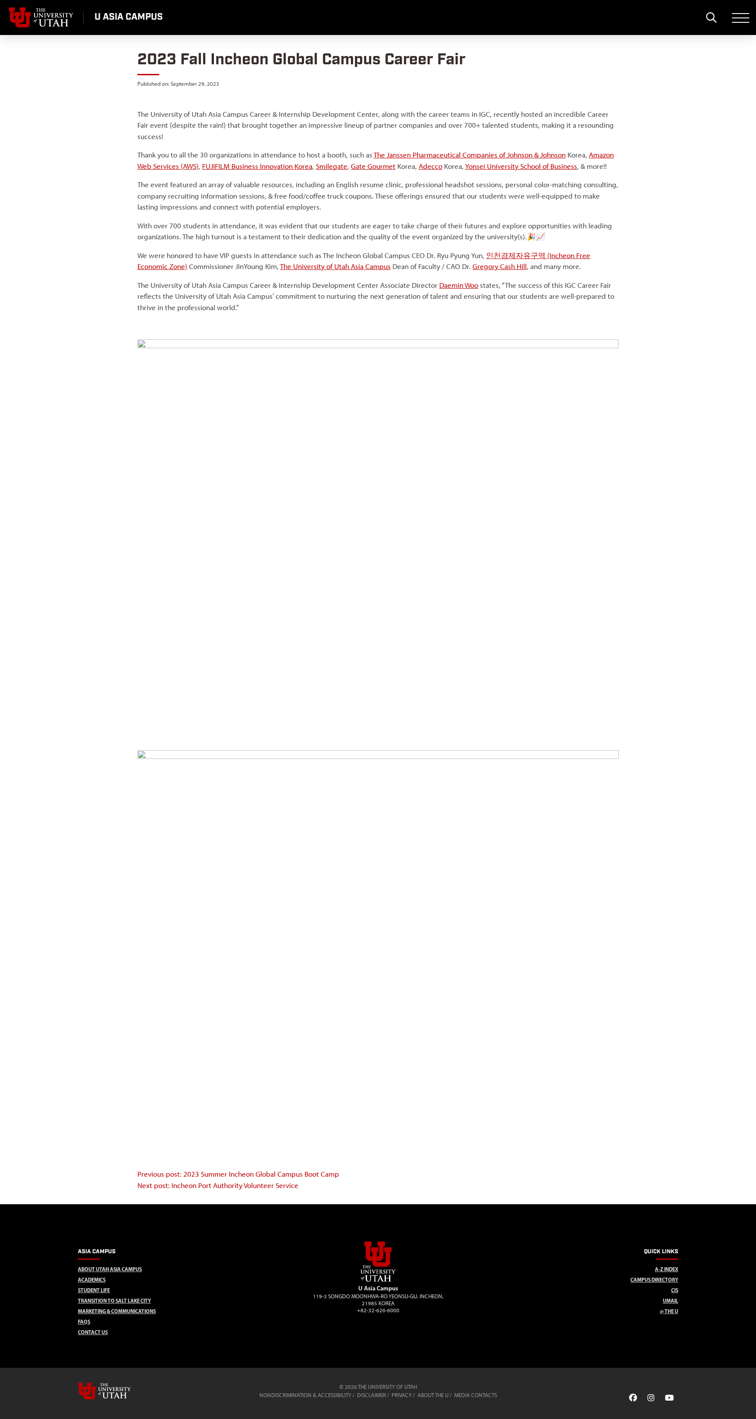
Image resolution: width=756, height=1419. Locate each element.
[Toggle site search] (711, 17)
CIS (674, 1290)
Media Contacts (475, 1395)
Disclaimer (371, 1395)
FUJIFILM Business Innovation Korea (257, 166)
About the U (432, 1395)
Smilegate (331, 166)
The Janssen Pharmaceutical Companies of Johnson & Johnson (470, 154)
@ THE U (669, 1311)
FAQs (84, 1321)
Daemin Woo (458, 285)
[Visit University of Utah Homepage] (41, 17)
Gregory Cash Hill (499, 266)
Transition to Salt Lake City (114, 1300)
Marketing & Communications (117, 1311)
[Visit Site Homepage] (378, 1280)
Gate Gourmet (373, 166)
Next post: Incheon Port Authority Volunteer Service (217, 1185)
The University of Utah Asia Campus (335, 266)
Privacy (402, 1395)
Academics (91, 1279)
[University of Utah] (117, 1391)
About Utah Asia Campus (110, 1269)
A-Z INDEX (666, 1269)
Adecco (430, 166)
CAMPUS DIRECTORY (654, 1279)
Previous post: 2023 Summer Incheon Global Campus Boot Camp (238, 1174)
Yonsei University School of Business (521, 166)
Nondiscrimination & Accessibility (305, 1395)
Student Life (94, 1290)
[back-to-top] (745, 1402)
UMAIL (670, 1300)
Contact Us (93, 1332)
